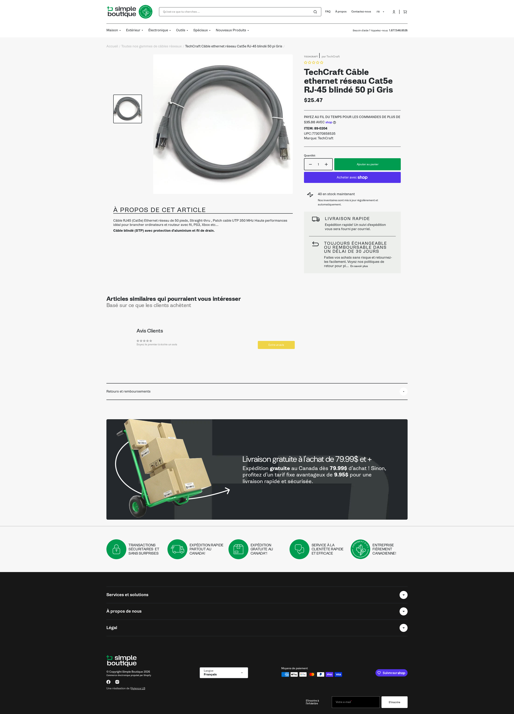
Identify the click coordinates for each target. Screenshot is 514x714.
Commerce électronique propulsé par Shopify (128, 675)
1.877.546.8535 (398, 30)
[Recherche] (316, 11)
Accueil (112, 46)
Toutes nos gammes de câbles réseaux (151, 46)
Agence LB (138, 688)
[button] (394, 11)
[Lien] (257, 469)
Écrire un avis (276, 345)
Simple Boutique (132, 671)
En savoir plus (359, 266)
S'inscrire (394, 702)
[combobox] (240, 11)
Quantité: (310, 155)
